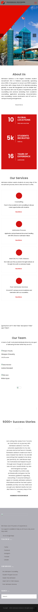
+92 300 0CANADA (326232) (18, 409)
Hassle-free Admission (9, 578)
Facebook (7, 550)
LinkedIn (6, 560)
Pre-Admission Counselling (10, 571)
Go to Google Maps (8, 536)
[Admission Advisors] (12, 2)
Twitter (6, 547)
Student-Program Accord (10, 575)
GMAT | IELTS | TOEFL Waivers (11, 581)
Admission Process (19, 230)
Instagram (7, 553)
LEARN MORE (20, 160)
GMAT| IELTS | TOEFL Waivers (19, 259)
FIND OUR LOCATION (23, 123)
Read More (19, 105)
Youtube (6, 556)
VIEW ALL (19, 141)
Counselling (19, 202)
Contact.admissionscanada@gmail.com (19, 411)
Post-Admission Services (19, 287)
